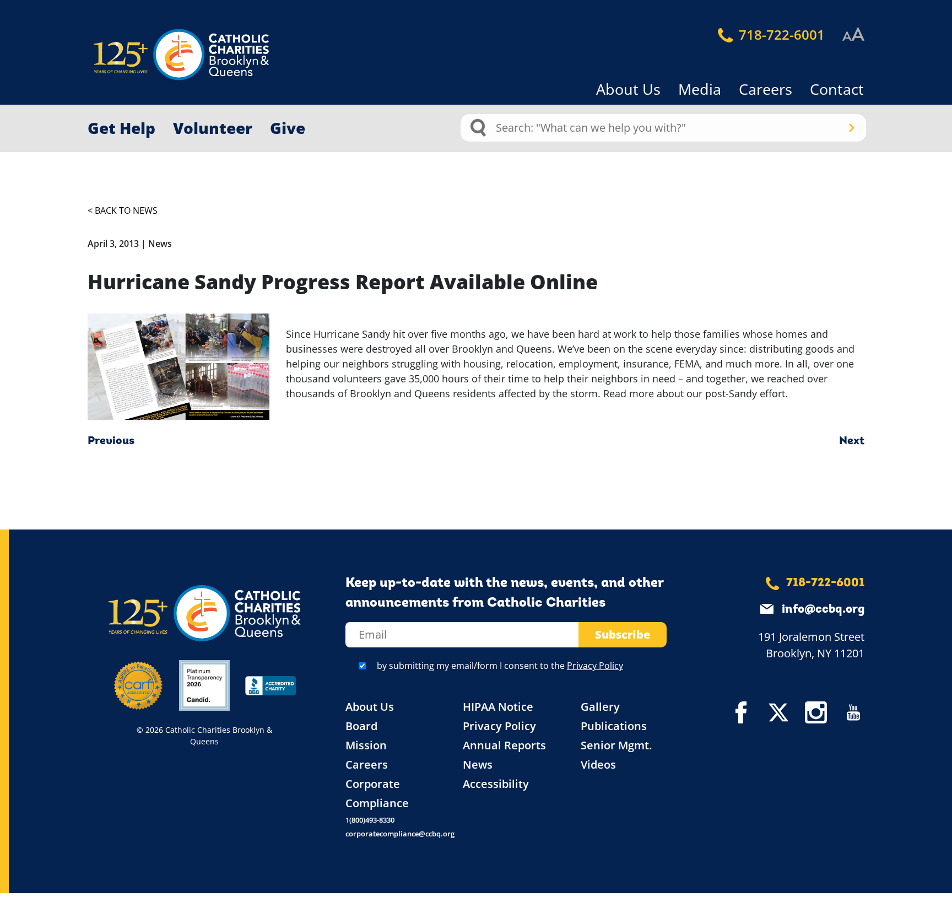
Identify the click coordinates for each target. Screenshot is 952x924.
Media (699, 89)
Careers (765, 89)
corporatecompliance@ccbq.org (400, 834)
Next (851, 441)
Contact (837, 89)
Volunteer (212, 127)
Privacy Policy (595, 666)
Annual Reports (504, 745)
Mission (366, 745)
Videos (598, 764)
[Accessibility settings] (853, 35)
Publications (614, 725)
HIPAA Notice (498, 706)
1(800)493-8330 (369, 820)
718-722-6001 (780, 34)
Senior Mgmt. (616, 745)
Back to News (126, 210)
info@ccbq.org (823, 609)
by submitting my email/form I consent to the (500, 666)
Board (361, 725)
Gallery (600, 706)
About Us (628, 89)
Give (287, 127)
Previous (111, 441)
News (478, 764)
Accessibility (496, 783)
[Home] (162, 55)
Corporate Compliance (377, 793)
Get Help (121, 127)
